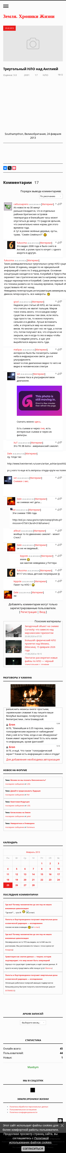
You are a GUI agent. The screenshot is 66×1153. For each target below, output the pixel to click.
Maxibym (33, 1067)
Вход (42, 612)
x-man (36, 927)
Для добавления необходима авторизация (33, 759)
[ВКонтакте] (5, 168)
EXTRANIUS (10, 990)
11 (8, 874)
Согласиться (33, 1148)
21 (33, 879)
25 (8, 885)
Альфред (9, 950)
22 (42, 879)
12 (16, 874)
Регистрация (29, 612)
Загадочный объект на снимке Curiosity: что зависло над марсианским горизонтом (42, 629)
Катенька (31, 827)
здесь (37, 421)
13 (25, 874)
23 (50, 879)
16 (50, 874)
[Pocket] (14, 168)
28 (33, 885)
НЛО (45, 75)
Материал (47, 204)
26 (16, 885)
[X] (10, 168)
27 (25, 885)
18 (8, 879)
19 (16, 879)
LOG (28, 784)
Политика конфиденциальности (23, 1112)
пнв (42, 428)
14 (33, 874)
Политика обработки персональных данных (29, 1106)
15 (42, 874)
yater (29, 816)
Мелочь (48, 968)
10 (58, 868)
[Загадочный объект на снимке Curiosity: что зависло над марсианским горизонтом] (14, 636)
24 (58, 879)
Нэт (28, 795)
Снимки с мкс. (21, 481)
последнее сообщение (14, 784)
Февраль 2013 (33, 852)
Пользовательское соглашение (23, 1109)
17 (58, 874)
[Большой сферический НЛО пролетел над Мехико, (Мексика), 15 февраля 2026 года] (14, 652)
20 (25, 879)
